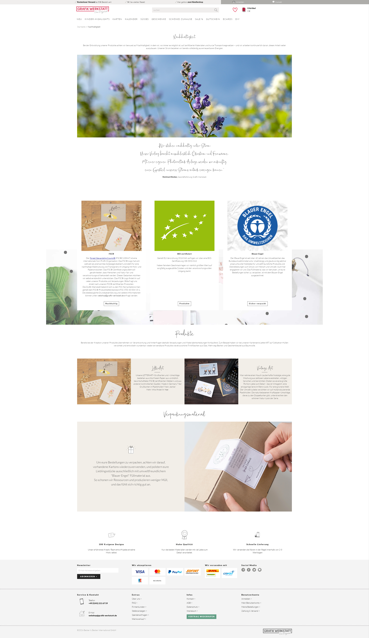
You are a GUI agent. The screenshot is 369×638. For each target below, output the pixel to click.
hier (166, 389)
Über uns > (137, 599)
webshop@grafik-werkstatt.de (111, 295)
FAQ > (134, 603)
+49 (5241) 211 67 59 (98, 603)
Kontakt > (191, 599)
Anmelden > (246, 599)
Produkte (184, 303)
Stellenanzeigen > (139, 611)
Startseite (81, 26)
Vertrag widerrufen (201, 616)
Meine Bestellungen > (250, 607)
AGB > (189, 603)
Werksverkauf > (139, 619)
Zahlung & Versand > (250, 611)
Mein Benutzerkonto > (251, 603)
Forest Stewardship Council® (102, 258)
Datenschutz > (193, 607)
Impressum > (192, 611)
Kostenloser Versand (86, 2)
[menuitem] (79, 19)
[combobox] (185, 10)
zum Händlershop (195, 2)
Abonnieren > (88, 576)
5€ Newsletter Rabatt (136, 2)
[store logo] (111, 10)
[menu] (184, 19)
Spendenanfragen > (140, 615)
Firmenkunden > (139, 607)
